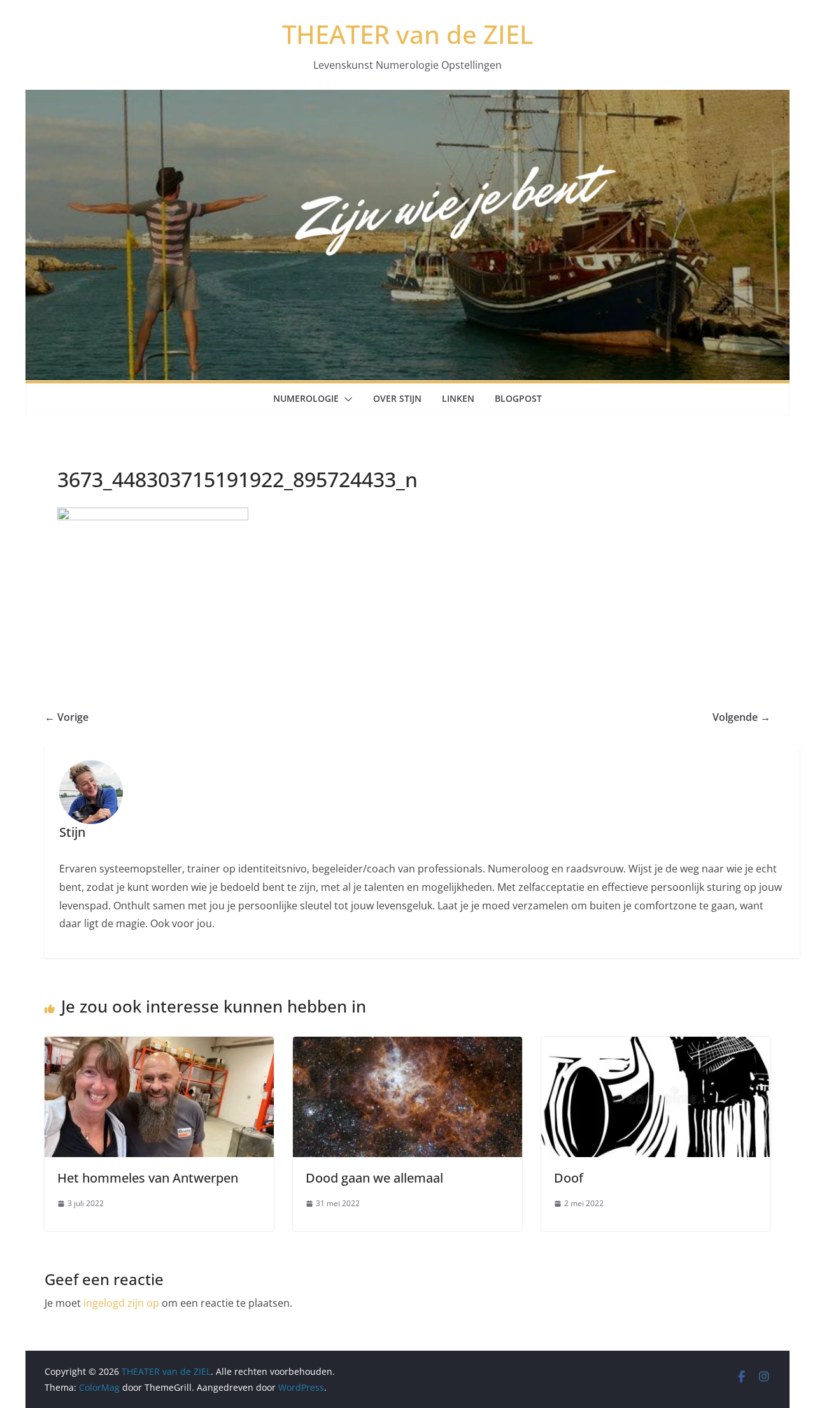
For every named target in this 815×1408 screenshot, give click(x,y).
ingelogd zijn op (121, 1303)
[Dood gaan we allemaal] (407, 1046)
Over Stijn (397, 398)
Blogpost (518, 398)
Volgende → (741, 717)
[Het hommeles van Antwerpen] (159, 1046)
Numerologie (306, 398)
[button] (346, 399)
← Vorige (67, 717)
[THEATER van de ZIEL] (407, 99)
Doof (568, 1177)
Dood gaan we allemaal (374, 1177)
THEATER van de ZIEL (407, 34)
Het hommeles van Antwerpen (147, 1177)
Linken (458, 398)
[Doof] (655, 1046)
